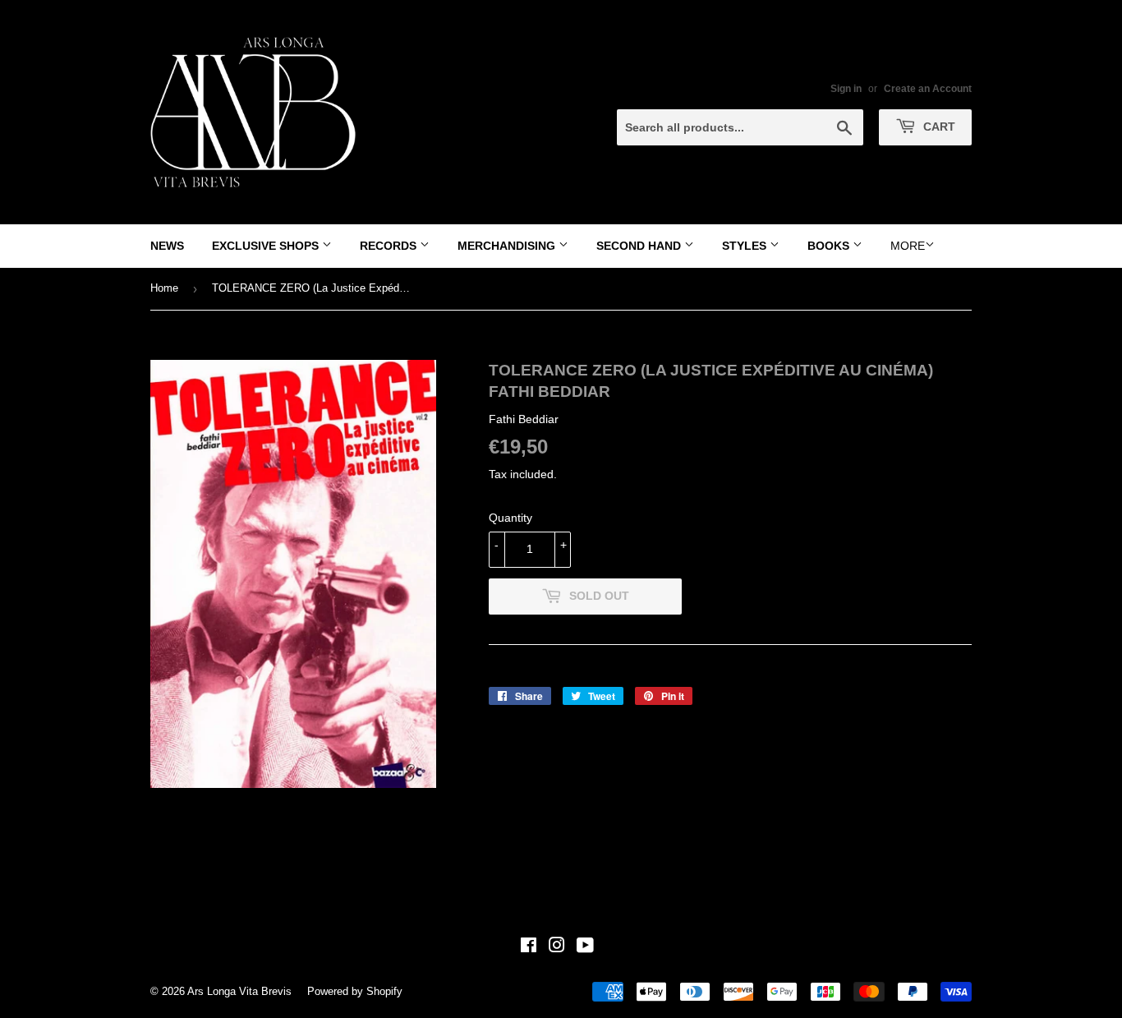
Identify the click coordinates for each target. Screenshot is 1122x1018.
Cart (937, 126)
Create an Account (928, 88)
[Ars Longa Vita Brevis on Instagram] (557, 947)
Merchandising (508, 245)
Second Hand (640, 245)
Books (830, 245)
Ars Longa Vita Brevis (239, 991)
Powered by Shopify (354, 991)
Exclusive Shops (267, 245)
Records (390, 245)
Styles (746, 245)
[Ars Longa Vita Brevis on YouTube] (585, 947)
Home (164, 288)
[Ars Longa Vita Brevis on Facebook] (528, 947)
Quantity (510, 517)
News (167, 245)
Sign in (846, 88)
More (907, 245)
